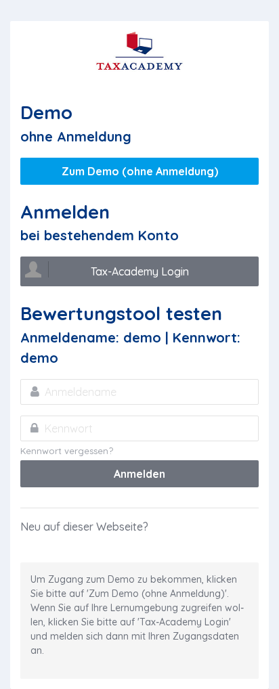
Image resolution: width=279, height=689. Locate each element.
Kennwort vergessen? (66, 450)
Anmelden (139, 474)
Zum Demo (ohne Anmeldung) (140, 171)
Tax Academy (139, 51)
